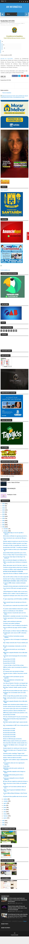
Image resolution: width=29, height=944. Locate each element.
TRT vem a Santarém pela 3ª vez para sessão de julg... (15, 716)
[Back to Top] (14, 933)
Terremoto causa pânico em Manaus (11, 623)
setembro (5, 801)
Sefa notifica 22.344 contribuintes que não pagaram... (13, 677)
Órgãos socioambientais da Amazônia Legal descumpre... (13, 680)
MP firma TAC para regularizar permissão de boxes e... (15, 781)
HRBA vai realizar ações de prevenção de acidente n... (15, 667)
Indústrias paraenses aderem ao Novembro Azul (14, 710)
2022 (3, 512)
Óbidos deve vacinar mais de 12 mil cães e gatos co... (15, 565)
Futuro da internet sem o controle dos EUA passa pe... (14, 538)
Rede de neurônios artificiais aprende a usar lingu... (15, 543)
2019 (3, 518)
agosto (5, 803)
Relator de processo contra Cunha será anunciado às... (15, 783)
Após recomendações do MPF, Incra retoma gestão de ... (15, 725)
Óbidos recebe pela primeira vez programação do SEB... (14, 698)
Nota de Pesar (6, 669)
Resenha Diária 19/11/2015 (12, 25)
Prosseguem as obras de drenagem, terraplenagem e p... (15, 639)
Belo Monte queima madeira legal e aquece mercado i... (15, 722)
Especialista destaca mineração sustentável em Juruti (15, 586)
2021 (3, 514)
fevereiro (5, 816)
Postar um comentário (6, 92)
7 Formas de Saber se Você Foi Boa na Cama (13, 665)
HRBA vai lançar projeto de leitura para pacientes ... (15, 740)
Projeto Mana (6, 766)
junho (4, 807)
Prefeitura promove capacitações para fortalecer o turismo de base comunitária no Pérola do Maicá (17, 899)
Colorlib (16, 935)
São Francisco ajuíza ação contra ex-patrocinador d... (15, 708)
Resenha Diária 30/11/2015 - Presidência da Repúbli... (15, 547)
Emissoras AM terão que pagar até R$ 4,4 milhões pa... (15, 628)
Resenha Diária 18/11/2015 (9, 663)
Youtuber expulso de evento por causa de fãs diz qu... (15, 541)
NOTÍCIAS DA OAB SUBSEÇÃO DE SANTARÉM (13, 571)
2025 (3, 505)
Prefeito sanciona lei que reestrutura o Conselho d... (15, 706)
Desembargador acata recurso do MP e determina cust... (14, 633)
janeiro (5, 818)
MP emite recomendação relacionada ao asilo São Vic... (14, 646)
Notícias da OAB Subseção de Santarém (12, 738)
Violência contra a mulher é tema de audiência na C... (15, 593)
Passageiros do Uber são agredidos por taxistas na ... (15, 545)
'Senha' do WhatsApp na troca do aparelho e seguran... (13, 533)
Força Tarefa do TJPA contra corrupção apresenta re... (15, 588)
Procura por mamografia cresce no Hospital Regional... (13, 778)
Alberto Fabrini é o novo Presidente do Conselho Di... (15, 625)
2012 (3, 825)
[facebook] (19, 1)
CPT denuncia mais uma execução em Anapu (13, 671)
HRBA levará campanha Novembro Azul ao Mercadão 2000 (15, 701)
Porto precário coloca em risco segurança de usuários (13, 763)
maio (4, 809)
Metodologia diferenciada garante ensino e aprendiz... (13, 775)
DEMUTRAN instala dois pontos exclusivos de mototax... (13, 768)
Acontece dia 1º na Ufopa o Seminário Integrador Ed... (15, 579)
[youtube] (27, 1)
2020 (3, 516)
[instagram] (21, 1)
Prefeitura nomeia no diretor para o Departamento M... (15, 550)
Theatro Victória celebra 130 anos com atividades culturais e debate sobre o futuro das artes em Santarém (17, 907)
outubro (5, 799)
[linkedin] (23, 1)
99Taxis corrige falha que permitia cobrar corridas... (15, 696)
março (5, 813)
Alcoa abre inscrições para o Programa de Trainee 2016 (15, 750)
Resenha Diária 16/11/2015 (9, 661)
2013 (3, 822)
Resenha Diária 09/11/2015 (9, 732)
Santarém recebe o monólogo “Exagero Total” (14, 753)
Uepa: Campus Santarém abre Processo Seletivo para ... (15, 643)
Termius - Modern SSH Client (13, 482)
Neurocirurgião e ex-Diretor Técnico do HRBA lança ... (15, 630)
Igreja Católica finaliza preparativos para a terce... (15, 552)
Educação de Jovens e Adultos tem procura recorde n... (15, 673)
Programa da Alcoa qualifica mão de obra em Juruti (15, 796)
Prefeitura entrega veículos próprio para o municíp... (15, 567)
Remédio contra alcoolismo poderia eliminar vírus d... (15, 704)
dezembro (5, 528)
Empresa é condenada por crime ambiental (13, 610)
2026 (3, 503)
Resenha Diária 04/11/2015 (9, 736)
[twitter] (25, 1)
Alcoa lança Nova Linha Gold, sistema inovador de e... (15, 742)
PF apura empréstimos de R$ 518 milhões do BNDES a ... (15, 599)
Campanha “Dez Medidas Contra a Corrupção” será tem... (15, 745)
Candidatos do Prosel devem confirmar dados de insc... (14, 787)
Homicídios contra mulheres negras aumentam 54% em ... (15, 760)
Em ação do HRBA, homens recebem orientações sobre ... (14, 583)
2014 (3, 820)
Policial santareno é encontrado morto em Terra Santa (14, 613)
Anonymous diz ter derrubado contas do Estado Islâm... (14, 693)
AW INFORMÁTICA (14, 6)
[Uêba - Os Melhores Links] (5, 183)
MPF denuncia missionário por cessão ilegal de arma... (14, 649)
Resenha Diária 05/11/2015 (9, 734)
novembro (5, 531)
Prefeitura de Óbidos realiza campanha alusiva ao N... (15, 569)
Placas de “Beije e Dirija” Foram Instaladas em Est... (15, 554)
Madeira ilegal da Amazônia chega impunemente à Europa (14, 719)
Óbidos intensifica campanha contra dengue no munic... (14, 772)
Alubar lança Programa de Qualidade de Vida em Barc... (14, 790)
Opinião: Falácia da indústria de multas (12, 757)
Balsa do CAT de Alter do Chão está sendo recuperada (15, 576)
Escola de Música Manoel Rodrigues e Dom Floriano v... (15, 793)
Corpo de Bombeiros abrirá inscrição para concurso (15, 755)
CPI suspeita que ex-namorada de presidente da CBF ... (15, 606)
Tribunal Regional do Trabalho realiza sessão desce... (15, 591)
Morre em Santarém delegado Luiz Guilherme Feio (14, 560)
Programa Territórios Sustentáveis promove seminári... (13, 636)
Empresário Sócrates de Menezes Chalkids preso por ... (15, 574)
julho (4, 805)
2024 (3, 508)
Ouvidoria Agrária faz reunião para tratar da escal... (15, 748)
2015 (3, 527)
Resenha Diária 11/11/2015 (9, 730)
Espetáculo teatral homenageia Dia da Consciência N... (15, 656)
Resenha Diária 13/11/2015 (9, 714)
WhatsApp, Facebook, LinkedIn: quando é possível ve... (14, 687)
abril (4, 811)
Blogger (25, 921)
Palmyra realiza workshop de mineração (12, 621)
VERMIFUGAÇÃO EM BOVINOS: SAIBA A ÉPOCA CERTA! (15, 581)
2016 (3, 524)
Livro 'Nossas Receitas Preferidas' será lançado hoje (15, 683)
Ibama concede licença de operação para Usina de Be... (14, 602)
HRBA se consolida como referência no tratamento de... (15, 562)
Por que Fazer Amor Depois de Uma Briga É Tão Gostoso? (14, 557)
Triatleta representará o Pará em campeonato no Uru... (14, 618)
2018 (3, 520)
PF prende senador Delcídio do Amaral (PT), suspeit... (15, 608)
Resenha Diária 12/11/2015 (9, 728)
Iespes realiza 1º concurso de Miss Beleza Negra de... (15, 685)
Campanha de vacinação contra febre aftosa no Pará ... (15, 596)
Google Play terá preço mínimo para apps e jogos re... (15, 690)
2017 (3, 522)
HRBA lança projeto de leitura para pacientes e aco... (15, 712)
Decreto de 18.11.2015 (7, 58)
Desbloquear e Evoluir (11, 494)
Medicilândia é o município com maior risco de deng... (15, 616)
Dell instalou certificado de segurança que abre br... (15, 536)
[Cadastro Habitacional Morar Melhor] (14, 127)
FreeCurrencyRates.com (5, 270)
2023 (3, 510)
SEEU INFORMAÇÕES (11, 488)
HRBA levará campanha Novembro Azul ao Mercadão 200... (15, 653)
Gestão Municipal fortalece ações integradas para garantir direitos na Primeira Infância (18, 915)
